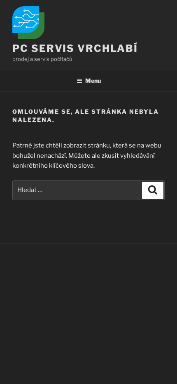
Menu (93, 80)
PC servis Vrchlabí (75, 48)
